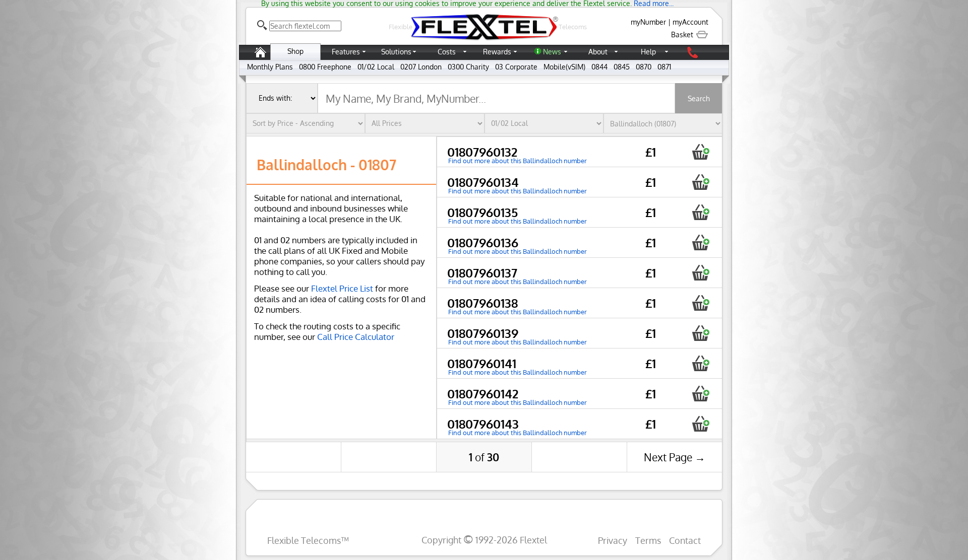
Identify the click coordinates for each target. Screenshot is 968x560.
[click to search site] (262, 25)
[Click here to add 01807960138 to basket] (700, 303)
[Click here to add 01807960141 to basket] (700, 363)
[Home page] (260, 57)
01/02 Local (375, 66)
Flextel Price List (342, 288)
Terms (648, 540)
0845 (622, 66)
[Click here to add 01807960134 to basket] (700, 182)
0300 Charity (468, 66)
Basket (683, 34)
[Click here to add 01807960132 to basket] (700, 152)
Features (346, 51)
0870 (643, 66)
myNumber (648, 22)
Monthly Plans (270, 66)
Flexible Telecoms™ (308, 540)
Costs (447, 51)
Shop (295, 51)
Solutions (396, 51)
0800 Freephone (325, 66)
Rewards (497, 51)
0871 (664, 66)
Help (648, 51)
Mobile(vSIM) (564, 66)
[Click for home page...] (484, 40)
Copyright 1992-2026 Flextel (484, 539)
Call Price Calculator (355, 336)
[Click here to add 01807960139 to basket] (700, 333)
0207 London (421, 66)
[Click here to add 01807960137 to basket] (700, 273)
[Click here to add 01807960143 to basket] (700, 424)
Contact (685, 540)
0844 (599, 66)
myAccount (690, 22)
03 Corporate (516, 66)
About (598, 51)
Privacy (612, 540)
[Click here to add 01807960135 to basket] (700, 212)
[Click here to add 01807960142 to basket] (700, 393)
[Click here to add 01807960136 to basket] (700, 242)
